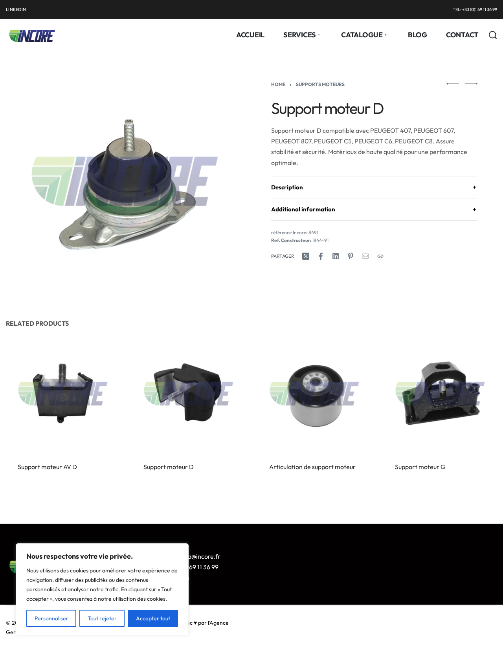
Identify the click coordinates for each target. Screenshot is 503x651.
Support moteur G (420, 467)
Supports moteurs (320, 84)
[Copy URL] (380, 256)
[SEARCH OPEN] (492, 35)
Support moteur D (168, 467)
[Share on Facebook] (320, 256)
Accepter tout (153, 618)
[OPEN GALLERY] (125, 181)
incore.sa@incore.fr (192, 556)
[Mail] (365, 256)
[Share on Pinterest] (350, 256)
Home (278, 84)
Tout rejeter (102, 618)
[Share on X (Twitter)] (305, 256)
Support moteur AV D (47, 467)
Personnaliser (51, 618)
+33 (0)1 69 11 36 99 (191, 567)
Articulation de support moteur (312, 467)
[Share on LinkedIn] (335, 256)
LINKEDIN (16, 9)
